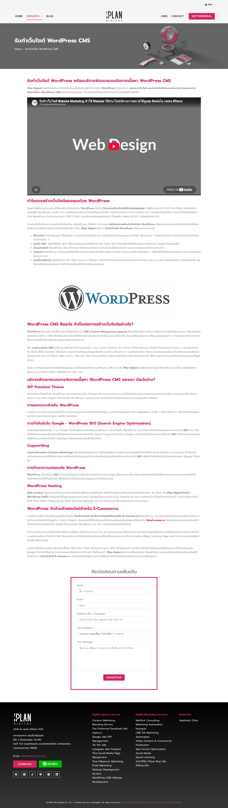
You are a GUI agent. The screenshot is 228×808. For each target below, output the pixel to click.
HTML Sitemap (175, 802)
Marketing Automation (149, 724)
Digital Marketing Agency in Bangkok (151, 802)
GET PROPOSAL (202, 16)
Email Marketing (102, 765)
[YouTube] (24, 774)
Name (80, 585)
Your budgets (84, 628)
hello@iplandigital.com (33, 756)
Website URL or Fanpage (91, 613)
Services (33, 16)
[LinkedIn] (57, 774)
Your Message (85, 642)
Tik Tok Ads (99, 745)
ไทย (210, 4)
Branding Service (102, 724)
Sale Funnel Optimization (151, 749)
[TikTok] (32, 774)
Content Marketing (103, 720)
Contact (178, 16)
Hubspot (141, 729)
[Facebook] (16, 774)
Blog (49, 16)
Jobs (164, 16)
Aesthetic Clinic (188, 720)
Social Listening (145, 757)
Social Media (143, 753)
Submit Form (114, 677)
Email (80, 599)
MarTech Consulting (147, 720)
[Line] (41, 774)
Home (19, 16)
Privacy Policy (126, 802)
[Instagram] (49, 774)
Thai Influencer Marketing (107, 761)
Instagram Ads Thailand (106, 749)
